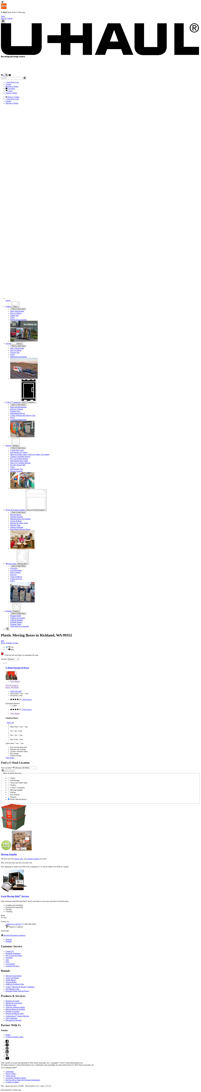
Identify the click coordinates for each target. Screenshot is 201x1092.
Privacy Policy (11, 1074)
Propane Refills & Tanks (15, 1013)
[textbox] (26, 768)
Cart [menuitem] (9, 91)
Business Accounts (12, 1001)
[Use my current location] (14, 768)
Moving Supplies (16, 790)
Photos (15, 681)
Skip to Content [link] (6, 18)
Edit (2, 641)
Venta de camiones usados (15, 1007)
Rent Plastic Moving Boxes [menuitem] (20, 529)
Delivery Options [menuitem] (16, 409)
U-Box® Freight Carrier (14, 1037)
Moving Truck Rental (13, 976)
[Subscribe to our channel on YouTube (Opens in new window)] (7, 1059)
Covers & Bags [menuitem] (16, 521)
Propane (16, 611)
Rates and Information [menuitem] (18, 407)
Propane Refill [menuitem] (15, 616)
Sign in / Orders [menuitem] (13, 97)
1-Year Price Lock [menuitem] (12, 82)
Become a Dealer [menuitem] (12, 86)
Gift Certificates (11, 1018)
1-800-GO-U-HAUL (14, 924)
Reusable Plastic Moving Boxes (17, 991)
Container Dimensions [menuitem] (18, 420)
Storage (15, 445)
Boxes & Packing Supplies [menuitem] (16, 510)
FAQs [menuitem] (12, 318)
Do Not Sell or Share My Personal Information (23, 1080)
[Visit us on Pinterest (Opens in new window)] (7, 1049)
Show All (10, 723)
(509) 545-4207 (16, 691)
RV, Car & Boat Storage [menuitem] (19, 459)
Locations (12, 1082)
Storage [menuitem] (9, 445)
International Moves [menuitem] (17, 413)
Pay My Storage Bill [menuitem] (17, 465)
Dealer (8, 1035)
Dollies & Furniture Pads (15, 984)
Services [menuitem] (13, 575)
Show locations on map (9, 643)
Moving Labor (22, 564)
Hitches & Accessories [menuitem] (18, 320)
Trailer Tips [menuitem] (14, 315)
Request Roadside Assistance (14, 935)
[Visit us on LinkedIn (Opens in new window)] (7, 1053)
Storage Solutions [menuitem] (16, 527)
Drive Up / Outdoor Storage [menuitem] (20, 463)
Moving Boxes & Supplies (15, 1009)
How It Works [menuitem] (15, 572)
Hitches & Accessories (14, 1003)
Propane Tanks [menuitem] (15, 624)
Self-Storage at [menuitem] (18, 452)
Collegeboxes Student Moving (17, 1016)
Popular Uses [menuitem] (15, 411)
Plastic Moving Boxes (18, 799)
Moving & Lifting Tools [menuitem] (19, 523)
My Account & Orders (14, 955)
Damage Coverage (12, 1011)
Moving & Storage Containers (20, 987)
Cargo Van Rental (12, 978)
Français (9, 939)
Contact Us (10, 951)
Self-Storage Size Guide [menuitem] (19, 461)
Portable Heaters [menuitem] (16, 622)
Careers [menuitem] (8, 84)
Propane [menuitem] (9, 611)
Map (12, 649)
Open (3, 16)
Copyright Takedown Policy (16, 1078)
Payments (9, 958)
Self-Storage (14, 780)
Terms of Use (10, 1076)
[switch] (100, 648)
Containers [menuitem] (13, 402)
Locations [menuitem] (11, 89)
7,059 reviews (26, 699)
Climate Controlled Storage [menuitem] (20, 457)
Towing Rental (11, 982)
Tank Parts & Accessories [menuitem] (19, 626)
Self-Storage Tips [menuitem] (16, 469)
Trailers (15, 306)
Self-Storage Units (12, 989)
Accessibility (10, 964)
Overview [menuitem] (14, 568)
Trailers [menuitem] (9, 306)
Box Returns (15, 795)
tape (21, 859)
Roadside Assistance (13, 953)
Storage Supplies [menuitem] (16, 471)
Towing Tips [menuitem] (15, 352)
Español (9, 941)
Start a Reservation (17, 348)
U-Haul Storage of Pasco (17, 667)
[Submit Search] (24, 78)
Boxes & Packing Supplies (36, 510)
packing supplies (33, 859)
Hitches (13, 792)
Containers (28, 402)
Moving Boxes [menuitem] (15, 515)
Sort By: (4, 659)
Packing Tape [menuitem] (15, 525)
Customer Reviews (13, 966)
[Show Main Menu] (3, 21)
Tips (7, 960)
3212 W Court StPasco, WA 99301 (12, 686)
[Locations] (10, 75)
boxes (17, 859)
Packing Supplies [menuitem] (16, 517)
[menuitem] (105, 348)
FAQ (7, 962)
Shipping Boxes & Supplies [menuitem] (20, 519)
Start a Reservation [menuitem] (17, 311)
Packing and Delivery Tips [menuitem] (22, 415)
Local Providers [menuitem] (16, 570)
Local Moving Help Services (15, 896)
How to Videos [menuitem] (15, 313)
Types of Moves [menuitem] (16, 577)
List (11, 647)
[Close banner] (2, 2)
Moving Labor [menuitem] (11, 564)
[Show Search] (6, 75)
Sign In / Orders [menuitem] (11, 93)
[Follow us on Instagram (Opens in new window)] (7, 1046)
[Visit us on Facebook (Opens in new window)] (7, 1042)
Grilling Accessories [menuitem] (17, 618)
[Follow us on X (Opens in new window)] (7, 1056)
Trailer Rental (11, 980)
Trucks (12, 778)
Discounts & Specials (13, 1020)
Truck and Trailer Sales (18, 783)
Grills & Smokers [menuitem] (16, 620)
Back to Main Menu (18, 309)
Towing (9, 343)
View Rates (10, 758)
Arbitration (10, 1072)
